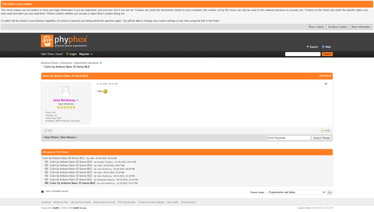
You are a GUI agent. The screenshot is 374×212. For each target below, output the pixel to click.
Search (314, 46)
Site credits (173, 202)
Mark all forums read (104, 202)
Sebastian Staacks (106, 179)
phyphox (46, 202)
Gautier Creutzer (105, 162)
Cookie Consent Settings (151, 202)
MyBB (56, 208)
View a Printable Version (57, 191)
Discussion (66, 63)
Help (328, 46)
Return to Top (61, 202)
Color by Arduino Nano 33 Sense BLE (63, 158)
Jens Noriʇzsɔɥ (104, 169)
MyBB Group (79, 208)
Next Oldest (51, 137)
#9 (326, 84)
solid (92, 158)
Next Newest (68, 137)
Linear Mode (324, 75)
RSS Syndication (127, 202)
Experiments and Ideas (86, 63)
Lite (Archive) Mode (80, 202)
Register (84, 54)
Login (73, 54)
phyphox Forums (50, 63)
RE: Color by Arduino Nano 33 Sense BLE (68, 161)
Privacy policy (188, 202)
